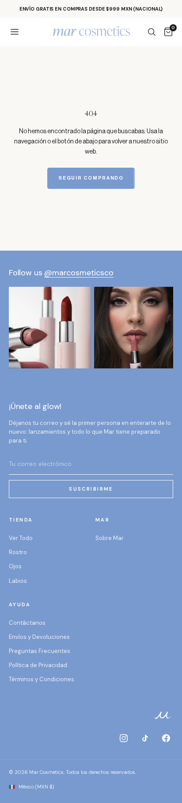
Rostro (18, 552)
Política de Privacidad (38, 665)
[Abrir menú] (14, 32)
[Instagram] (124, 738)
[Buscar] (151, 32)
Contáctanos (27, 623)
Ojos (15, 566)
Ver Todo (21, 538)
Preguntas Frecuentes (39, 651)
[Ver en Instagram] (50, 327)
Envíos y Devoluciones (39, 637)
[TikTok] (145, 738)
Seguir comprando (90, 178)
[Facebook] (166, 738)
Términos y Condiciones (41, 679)
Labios (18, 581)
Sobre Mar (109, 538)
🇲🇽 (31, 787)
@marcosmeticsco (78, 272)
